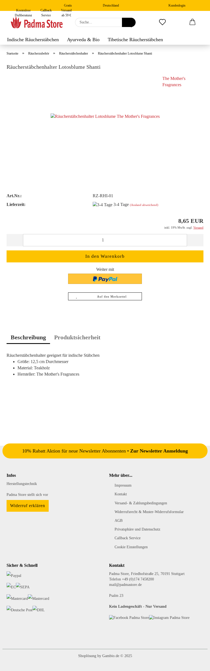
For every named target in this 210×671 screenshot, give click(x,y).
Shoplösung (87, 656)
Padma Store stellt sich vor (27, 495)
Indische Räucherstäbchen (33, 39)
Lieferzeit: (16, 204)
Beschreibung (28, 337)
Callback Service (46, 9)
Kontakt (121, 494)
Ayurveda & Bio (83, 39)
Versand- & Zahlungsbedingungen (141, 503)
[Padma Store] (37, 22)
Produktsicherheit (77, 337)
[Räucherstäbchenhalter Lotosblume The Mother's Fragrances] (105, 116)
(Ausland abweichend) (144, 204)
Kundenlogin (176, 5)
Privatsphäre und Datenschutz (137, 529)
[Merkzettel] (162, 22)
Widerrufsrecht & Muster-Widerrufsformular (149, 512)
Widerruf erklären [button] (27, 505)
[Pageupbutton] (195, 662)
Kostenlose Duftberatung (23, 9)
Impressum (123, 485)
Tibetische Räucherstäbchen (135, 39)
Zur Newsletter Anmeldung (159, 450)
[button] (192, 22)
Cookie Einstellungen (131, 547)
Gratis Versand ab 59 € (66, 7)
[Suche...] (129, 22)
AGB (118, 521)
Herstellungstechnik (22, 484)
